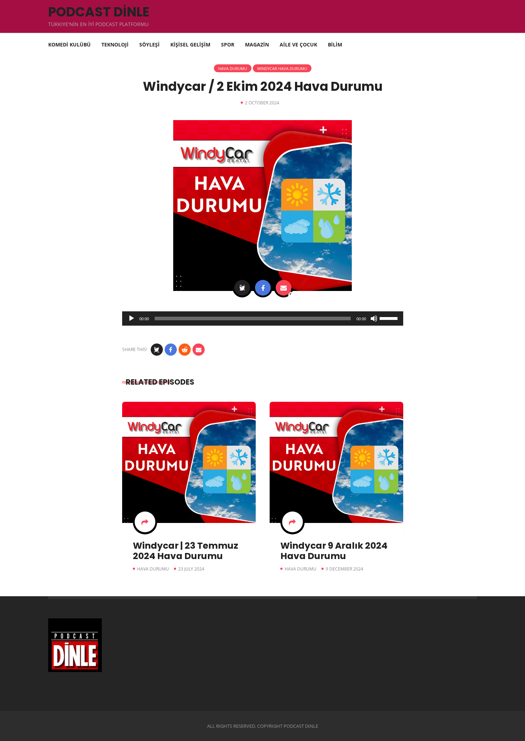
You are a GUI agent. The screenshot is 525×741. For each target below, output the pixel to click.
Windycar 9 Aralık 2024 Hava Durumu (334, 550)
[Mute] (374, 318)
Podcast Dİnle (98, 12)
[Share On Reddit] (185, 350)
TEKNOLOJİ (115, 44)
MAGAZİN (257, 44)
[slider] (390, 317)
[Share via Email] (283, 288)
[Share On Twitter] (242, 288)
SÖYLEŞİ (149, 44)
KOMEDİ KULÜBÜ (69, 44)
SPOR (227, 44)
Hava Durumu (232, 68)
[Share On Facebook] (263, 288)
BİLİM (335, 44)
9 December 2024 (344, 569)
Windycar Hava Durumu (282, 68)
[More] (145, 522)
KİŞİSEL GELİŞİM (190, 44)
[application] (262, 318)
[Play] (131, 318)
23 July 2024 (191, 569)
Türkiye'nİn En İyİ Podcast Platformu (98, 24)
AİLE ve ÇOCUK (298, 44)
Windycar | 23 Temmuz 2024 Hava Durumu (185, 550)
